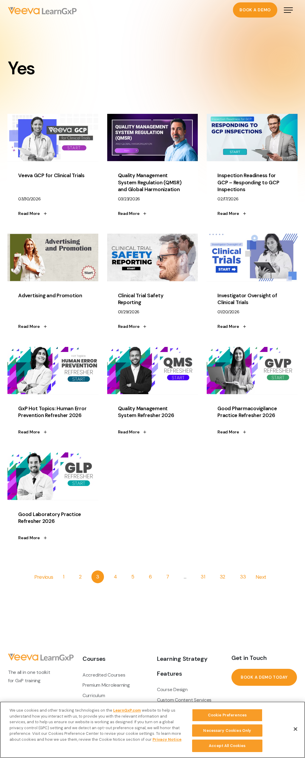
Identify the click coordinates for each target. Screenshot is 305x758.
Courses (94, 659)
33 (243, 577)
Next (261, 577)
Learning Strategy (182, 659)
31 (203, 577)
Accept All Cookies (227, 745)
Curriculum (94, 695)
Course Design (172, 689)
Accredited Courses (104, 675)
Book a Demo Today (264, 677)
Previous (43, 577)
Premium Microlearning (106, 685)
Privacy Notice (166, 739)
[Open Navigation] (288, 10)
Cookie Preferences (227, 715)
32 (223, 577)
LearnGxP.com (127, 710)
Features (169, 673)
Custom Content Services (184, 700)
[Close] (295, 729)
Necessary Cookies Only (227, 730)
